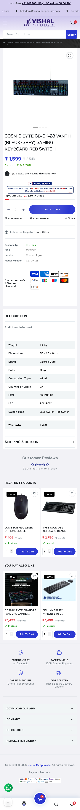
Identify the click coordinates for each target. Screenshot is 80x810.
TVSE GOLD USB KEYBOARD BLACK (54, 529)
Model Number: (13, 260)
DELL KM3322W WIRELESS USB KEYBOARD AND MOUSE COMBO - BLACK (57, 612)
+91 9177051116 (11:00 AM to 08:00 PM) (46, 3)
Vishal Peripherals (39, 765)
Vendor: (9, 255)
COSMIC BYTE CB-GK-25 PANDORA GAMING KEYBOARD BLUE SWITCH (21, 612)
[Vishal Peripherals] (39, 23)
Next (72, 523)
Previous (7, 606)
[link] (34, 493)
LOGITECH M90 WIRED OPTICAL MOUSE (19, 529)
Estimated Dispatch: (22, 232)
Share (71, 218)
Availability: (11, 245)
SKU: (7, 250)
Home (4, 42)
